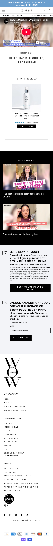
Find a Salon (10, 434)
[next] (48, 120)
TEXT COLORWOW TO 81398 (30, 288)
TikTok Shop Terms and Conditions (21, 487)
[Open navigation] (3, 10)
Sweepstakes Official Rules (17, 476)
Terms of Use (10, 472)
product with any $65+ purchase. (26, 3)
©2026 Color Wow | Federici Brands (26, 520)
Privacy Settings (12, 491)
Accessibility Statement (16, 479)
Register (8, 403)
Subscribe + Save (39, 15)
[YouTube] (21, 514)
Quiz (28, 15)
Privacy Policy (11, 468)
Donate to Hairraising (15, 406)
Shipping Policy (11, 438)
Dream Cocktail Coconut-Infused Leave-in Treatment (26, 114)
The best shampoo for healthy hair (20, 234)
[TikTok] (27, 514)
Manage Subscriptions (15, 410)
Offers (7, 431)
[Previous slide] (2, 3)
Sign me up (20, 337)
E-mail (12, 326)
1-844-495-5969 (11, 455)
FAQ (5, 449)
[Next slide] (51, 3)
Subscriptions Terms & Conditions (21, 483)
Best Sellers (17, 15)
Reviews (7, 445)
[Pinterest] (16, 514)
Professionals (11, 427)
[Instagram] (10, 514)
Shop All (6, 15)
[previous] (5, 120)
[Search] (45, 11)
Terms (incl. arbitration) (33, 278)
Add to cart (26, 126)
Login (6, 399)
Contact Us (9, 423)
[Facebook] (4, 514)
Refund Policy (11, 442)
